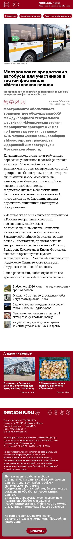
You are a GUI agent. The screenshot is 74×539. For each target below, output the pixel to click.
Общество (64, 101)
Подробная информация (15, 469)
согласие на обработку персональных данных (31, 493)
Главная (54, 101)
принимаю (37, 531)
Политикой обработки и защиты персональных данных (27, 502)
